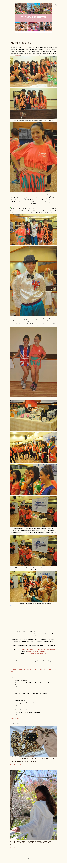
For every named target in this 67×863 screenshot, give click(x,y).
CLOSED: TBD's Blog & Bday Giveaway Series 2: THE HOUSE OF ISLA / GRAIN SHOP (32, 760)
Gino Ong (22, 669)
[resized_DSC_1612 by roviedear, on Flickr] (33, 462)
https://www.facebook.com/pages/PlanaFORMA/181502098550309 (36, 649)
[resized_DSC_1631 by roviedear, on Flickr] (33, 601)
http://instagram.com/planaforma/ (36, 653)
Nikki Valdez (28, 669)
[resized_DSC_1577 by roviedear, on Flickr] (33, 118)
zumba (11, 671)
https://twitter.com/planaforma (36, 651)
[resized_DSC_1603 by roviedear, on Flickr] (33, 397)
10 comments (17, 847)
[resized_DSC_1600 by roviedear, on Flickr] (33, 316)
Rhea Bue (18, 691)
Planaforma (17, 55)
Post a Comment (14, 718)
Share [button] (11, 667)
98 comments (17, 764)
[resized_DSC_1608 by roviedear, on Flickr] (33, 431)
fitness (18, 669)
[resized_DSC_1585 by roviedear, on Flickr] (33, 192)
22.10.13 (16, 686)
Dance (14, 669)
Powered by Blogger (35, 858)
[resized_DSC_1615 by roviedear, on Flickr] (33, 494)
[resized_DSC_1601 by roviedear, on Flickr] (33, 244)
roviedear (49, 669)
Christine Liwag (19, 680)
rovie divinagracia (42, 669)
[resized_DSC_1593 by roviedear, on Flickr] (33, 87)
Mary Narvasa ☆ (19, 700)
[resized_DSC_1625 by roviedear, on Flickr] (33, 526)
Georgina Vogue (19, 710)
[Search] (56, 4)
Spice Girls (54, 669)
